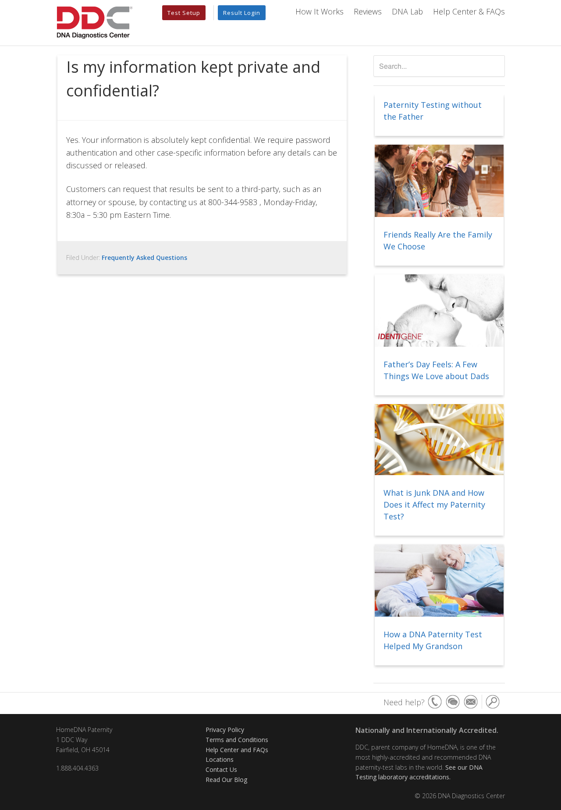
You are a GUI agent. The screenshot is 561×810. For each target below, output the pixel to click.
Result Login (241, 13)
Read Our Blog (226, 779)
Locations (220, 759)
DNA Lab (407, 11)
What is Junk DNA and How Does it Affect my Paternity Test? (434, 504)
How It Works (319, 11)
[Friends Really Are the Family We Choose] (439, 181)
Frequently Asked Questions (144, 257)
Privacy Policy (225, 729)
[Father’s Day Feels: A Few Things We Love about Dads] (439, 311)
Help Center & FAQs (469, 11)
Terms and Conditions (237, 739)
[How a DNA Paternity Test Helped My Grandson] (439, 581)
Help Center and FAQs (237, 750)
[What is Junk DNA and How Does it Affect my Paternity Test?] (439, 440)
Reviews (368, 11)
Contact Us (221, 769)
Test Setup (183, 13)
